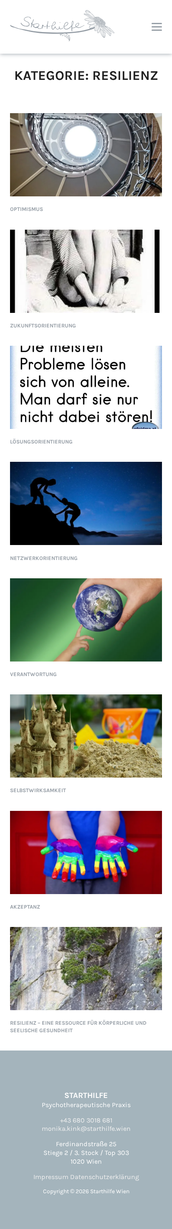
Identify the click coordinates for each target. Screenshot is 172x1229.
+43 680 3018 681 (86, 1120)
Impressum (50, 1177)
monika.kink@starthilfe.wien (86, 1128)
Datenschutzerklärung (104, 1177)
